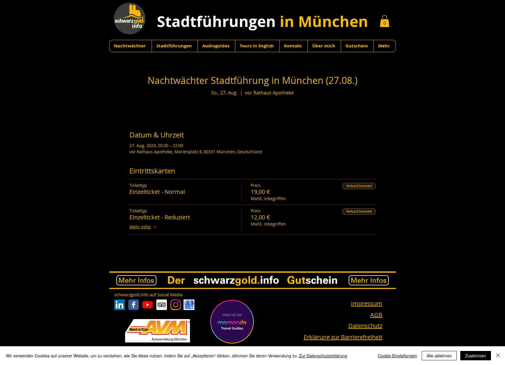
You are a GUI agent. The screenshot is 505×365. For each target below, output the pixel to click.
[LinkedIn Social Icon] (119, 304)
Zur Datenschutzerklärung (323, 356)
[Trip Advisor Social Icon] (161, 304)
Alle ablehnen (439, 356)
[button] (385, 21)
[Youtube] (147, 304)
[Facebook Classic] (133, 304)
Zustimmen (475, 356)
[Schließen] (497, 355)
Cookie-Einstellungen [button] (397, 356)
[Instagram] (175, 304)
